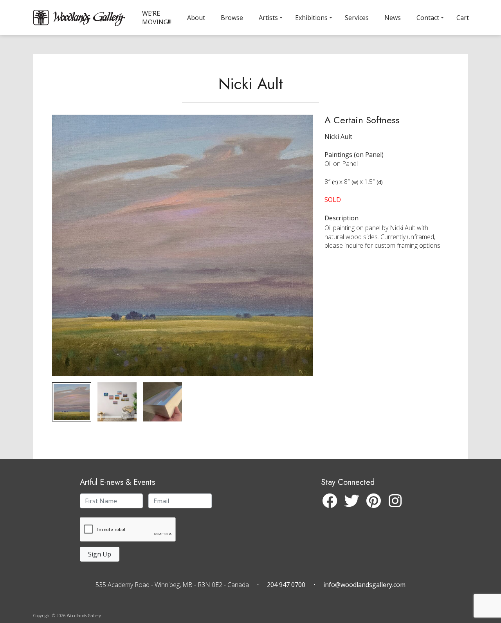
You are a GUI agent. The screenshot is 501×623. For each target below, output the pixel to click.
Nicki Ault (250, 83)
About (196, 17)
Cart (462, 17)
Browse (232, 17)
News (392, 17)
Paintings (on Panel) (354, 154)
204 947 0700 (286, 584)
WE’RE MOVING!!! (156, 17)
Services (357, 17)
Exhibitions (311, 17)
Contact (427, 17)
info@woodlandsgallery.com (364, 584)
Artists (268, 17)
